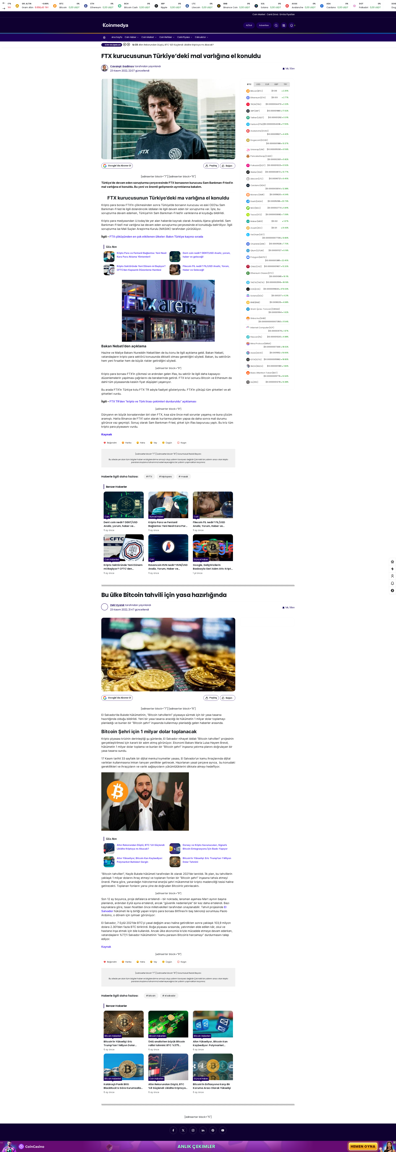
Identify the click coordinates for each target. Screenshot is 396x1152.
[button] (284, 25)
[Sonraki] (4, 8)
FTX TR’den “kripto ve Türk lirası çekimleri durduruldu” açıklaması (153, 401)
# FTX (149, 476)
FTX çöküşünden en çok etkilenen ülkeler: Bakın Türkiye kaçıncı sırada (156, 236)
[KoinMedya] (114, 25)
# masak (183, 476)
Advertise (264, 25)
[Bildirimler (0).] (392, 583)
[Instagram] (193, 1130)
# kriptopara (165, 476)
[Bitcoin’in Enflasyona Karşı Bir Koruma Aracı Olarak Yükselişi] (213, 1074)
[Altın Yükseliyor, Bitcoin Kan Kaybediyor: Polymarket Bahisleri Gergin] (135, 861)
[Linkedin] (203, 1130)
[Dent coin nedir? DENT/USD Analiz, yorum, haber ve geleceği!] (201, 256)
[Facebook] (173, 1130)
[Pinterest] (213, 1130)
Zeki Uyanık (117, 605)
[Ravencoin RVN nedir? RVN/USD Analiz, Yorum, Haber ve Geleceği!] (168, 554)
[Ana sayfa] (104, 37)
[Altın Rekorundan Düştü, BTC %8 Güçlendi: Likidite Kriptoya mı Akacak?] (135, 848)
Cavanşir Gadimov (122, 66)
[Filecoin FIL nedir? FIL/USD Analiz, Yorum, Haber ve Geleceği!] (201, 269)
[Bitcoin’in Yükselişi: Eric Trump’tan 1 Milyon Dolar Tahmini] (201, 861)
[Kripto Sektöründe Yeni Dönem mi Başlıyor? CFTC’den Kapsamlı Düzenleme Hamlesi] (135, 269)
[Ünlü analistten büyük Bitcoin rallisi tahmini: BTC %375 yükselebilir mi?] (168, 1031)
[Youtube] (222, 1130)
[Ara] (276, 25)
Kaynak (106, 946)
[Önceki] (4, 3)
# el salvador (168, 995)
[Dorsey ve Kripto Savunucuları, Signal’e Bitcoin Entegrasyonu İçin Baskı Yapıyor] (201, 848)
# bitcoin (150, 995)
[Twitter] (183, 1130)
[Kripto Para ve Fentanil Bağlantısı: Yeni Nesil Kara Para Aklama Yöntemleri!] (135, 256)
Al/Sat (249, 25)
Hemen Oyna (363, 1146)
